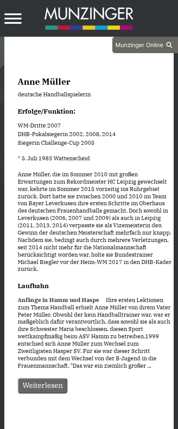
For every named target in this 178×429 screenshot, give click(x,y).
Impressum (112, 422)
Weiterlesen (42, 385)
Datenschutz (67, 422)
